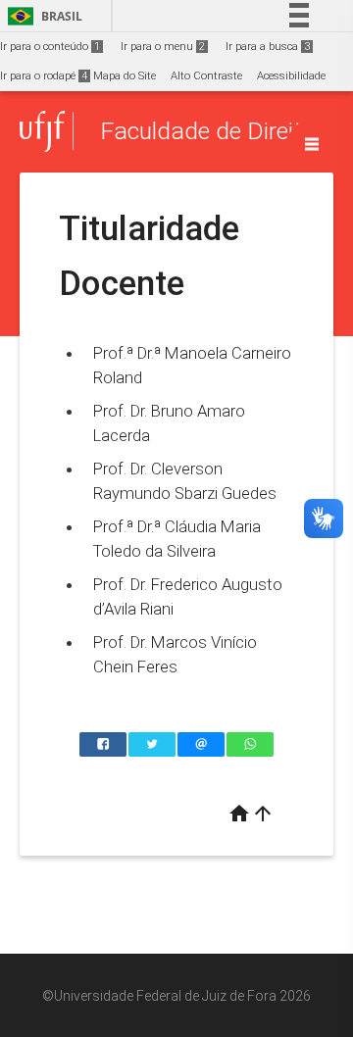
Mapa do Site (124, 76)
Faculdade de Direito (207, 131)
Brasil (41, 16)
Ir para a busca (268, 46)
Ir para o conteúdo (50, 46)
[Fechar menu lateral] (311, 144)
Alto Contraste (206, 76)
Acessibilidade (291, 76)
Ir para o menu (163, 46)
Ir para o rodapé (43, 76)
